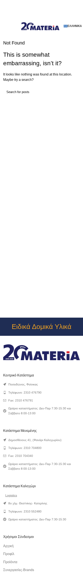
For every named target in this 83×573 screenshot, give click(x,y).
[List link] (41, 384)
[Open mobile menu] (5, 26)
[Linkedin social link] (46, 18)
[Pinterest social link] (41, 18)
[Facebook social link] (31, 18)
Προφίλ (8, 554)
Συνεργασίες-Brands (18, 570)
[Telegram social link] (51, 18)
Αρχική (8, 546)
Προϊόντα (10, 562)
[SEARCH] (74, 92)
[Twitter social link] (36, 18)
